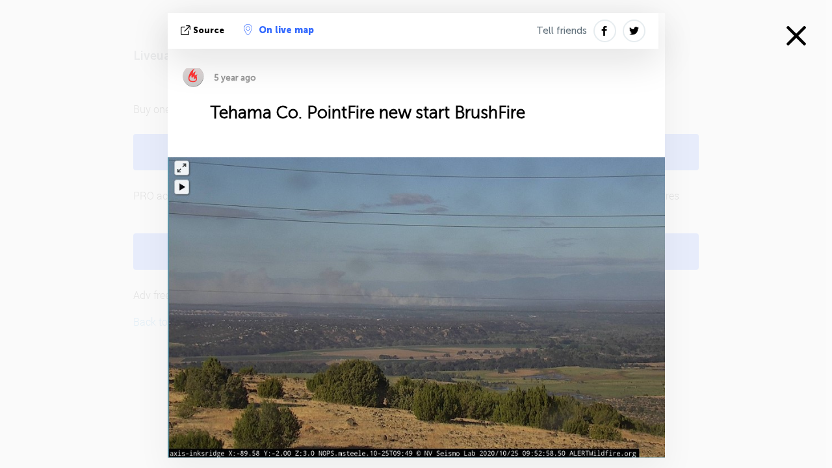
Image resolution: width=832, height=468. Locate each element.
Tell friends (561, 30)
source (208, 30)
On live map (286, 30)
